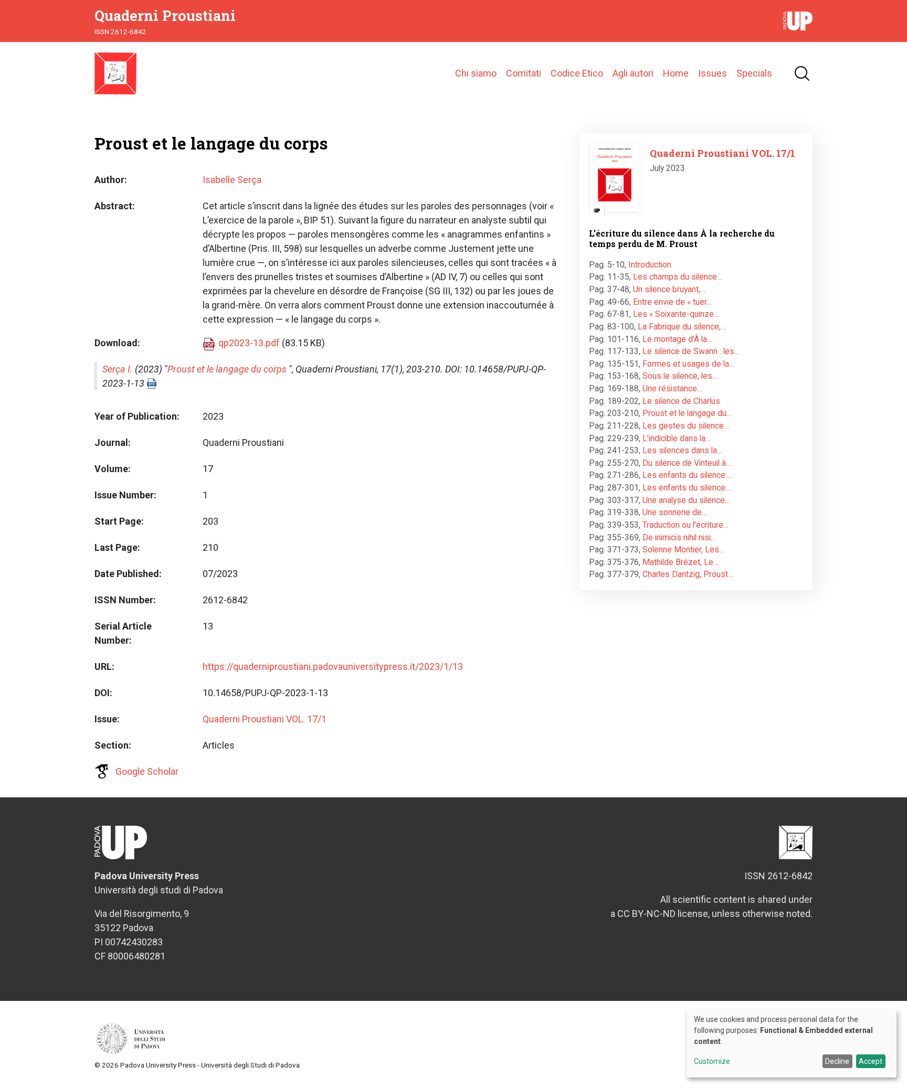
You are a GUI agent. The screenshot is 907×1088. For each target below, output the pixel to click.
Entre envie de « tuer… (672, 302)
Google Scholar (146, 771)
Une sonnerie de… (674, 512)
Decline (837, 1061)
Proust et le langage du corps (227, 369)
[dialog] (792, 1043)
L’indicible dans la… (676, 438)
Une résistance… (672, 388)
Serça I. (117, 369)
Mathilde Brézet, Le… (680, 562)
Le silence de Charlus (681, 401)
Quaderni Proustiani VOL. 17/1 (264, 718)
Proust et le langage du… (687, 413)
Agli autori (633, 73)
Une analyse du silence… (686, 500)
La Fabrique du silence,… (682, 327)
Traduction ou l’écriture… (685, 525)
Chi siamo (476, 73)
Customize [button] (712, 1061)
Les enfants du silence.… (687, 475)
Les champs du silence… (677, 277)
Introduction (649, 265)
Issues (712, 73)
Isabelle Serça (232, 179)
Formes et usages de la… (688, 364)
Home (676, 73)
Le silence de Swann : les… (691, 351)
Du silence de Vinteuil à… (686, 463)
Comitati (523, 73)
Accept (870, 1061)
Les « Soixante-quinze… (676, 314)
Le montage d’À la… (677, 339)
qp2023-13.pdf (249, 342)
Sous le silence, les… (680, 376)
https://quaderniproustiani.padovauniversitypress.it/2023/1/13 (333, 666)
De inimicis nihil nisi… (679, 537)
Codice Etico (577, 73)
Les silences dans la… (682, 450)
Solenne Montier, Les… (683, 549)
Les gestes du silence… (685, 426)
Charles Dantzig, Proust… (687, 574)
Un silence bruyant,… (669, 289)
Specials (754, 73)
